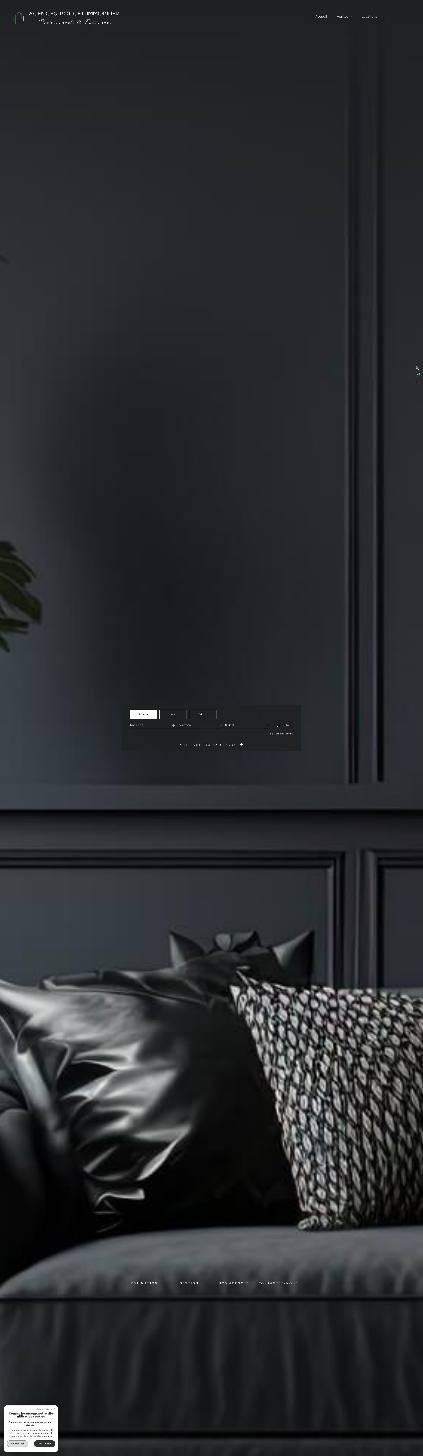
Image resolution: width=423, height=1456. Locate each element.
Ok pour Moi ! (45, 1443)
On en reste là (44, 1409)
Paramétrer (17, 1443)
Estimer (202, 714)
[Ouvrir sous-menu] (350, 16)
